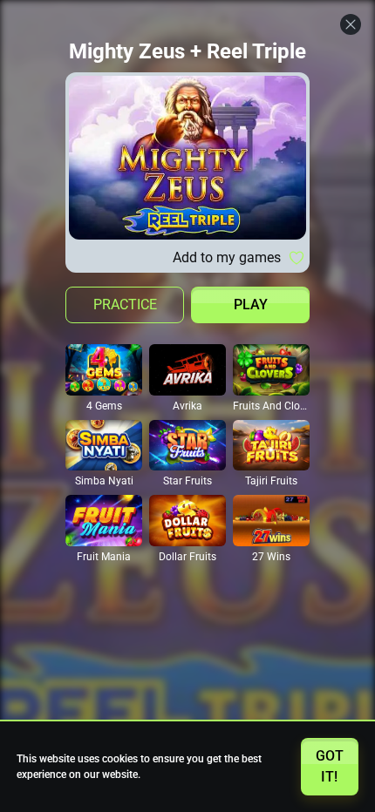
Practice (125, 304)
